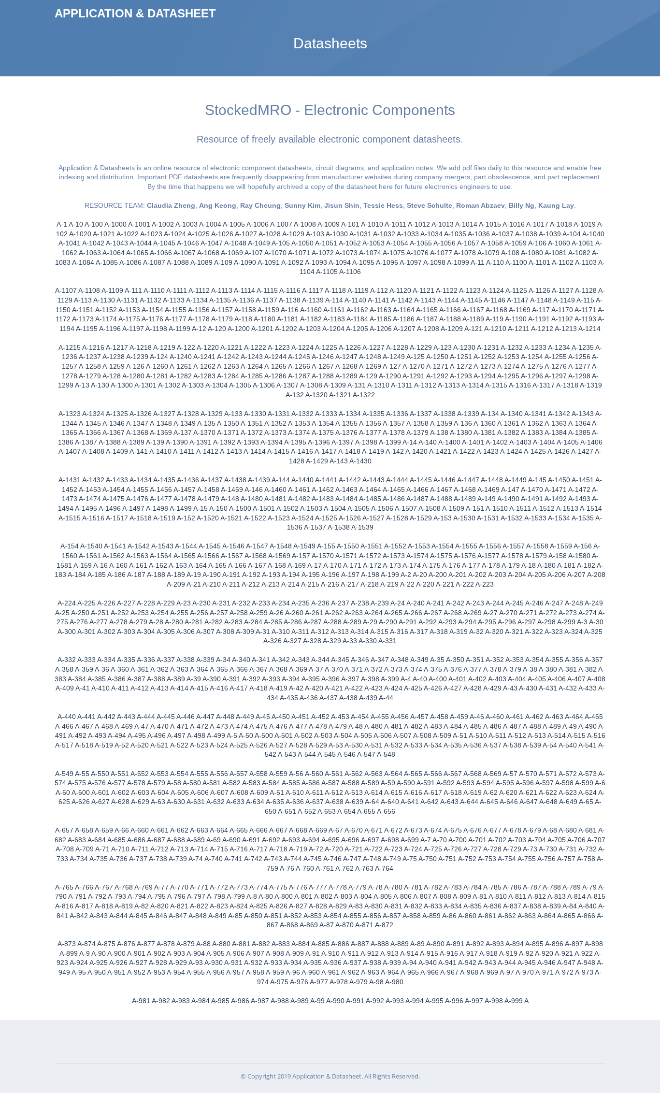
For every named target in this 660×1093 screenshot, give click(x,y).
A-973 (584, 972)
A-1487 (417, 499)
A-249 (594, 603)
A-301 (86, 631)
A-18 (528, 565)
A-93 (195, 962)
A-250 (80, 613)
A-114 (334, 300)
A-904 (196, 953)
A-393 (271, 679)
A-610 (295, 792)
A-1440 (302, 480)
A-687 (156, 840)
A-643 (449, 801)
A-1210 (495, 328)
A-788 (552, 887)
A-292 (427, 622)
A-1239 (137, 356)
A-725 (433, 849)
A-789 (571, 887)
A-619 (472, 792)
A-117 (541, 310)
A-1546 (233, 546)
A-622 (548, 792)
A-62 (490, 792)
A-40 (420, 679)
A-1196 (110, 328)
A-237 (340, 603)
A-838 (532, 906)
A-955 (196, 972)
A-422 (353, 688)
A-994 (414, 1001)
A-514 (556, 735)
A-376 (453, 669)
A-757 (566, 859)
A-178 (491, 565)
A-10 (76, 224)
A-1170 (562, 310)
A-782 (433, 887)
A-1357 (394, 423)
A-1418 (349, 451)
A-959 (275, 972)
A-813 (556, 896)
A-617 (433, 792)
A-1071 (299, 253)
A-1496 (110, 508)
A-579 (156, 783)
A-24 (397, 603)
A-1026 (222, 234)
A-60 (63, 792)
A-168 (277, 565)
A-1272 (461, 366)
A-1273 (484, 366)
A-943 (487, 962)
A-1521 (231, 518)
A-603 (140, 792)
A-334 (106, 659)
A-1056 (444, 243)
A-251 (100, 613)
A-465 (594, 716)
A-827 (298, 906)
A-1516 (93, 518)
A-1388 (110, 442)
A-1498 (157, 508)
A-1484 (346, 499)
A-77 (161, 887)
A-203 (497, 574)
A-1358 (417, 423)
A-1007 (281, 224)
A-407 (576, 679)
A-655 (366, 811)
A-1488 (441, 499)
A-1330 (255, 413)
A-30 (596, 622)
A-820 (159, 906)
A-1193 (585, 319)
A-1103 (586, 262)
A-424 (393, 688)
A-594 (485, 783)
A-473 (219, 726)
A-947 (566, 962)
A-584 (271, 783)
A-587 (330, 783)
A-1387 (86, 442)
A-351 (475, 659)
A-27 (490, 613)
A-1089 (201, 262)
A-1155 (176, 310)
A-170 (332, 565)
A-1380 (461, 432)
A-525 (239, 745)
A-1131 (127, 300)
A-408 (596, 679)
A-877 (146, 944)
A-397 (350, 679)
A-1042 (93, 243)
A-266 (413, 613)
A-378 (492, 669)
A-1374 (299, 432)
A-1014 (466, 224)
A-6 (600, 783)
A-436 (309, 698)
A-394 (291, 679)
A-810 (497, 896)
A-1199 (179, 328)
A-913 (389, 953)
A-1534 (559, 518)
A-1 (62, 224)
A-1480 (252, 499)
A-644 (469, 801)
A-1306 (264, 385)
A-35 (437, 659)
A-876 (126, 944)
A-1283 (204, 376)
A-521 (159, 745)
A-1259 (113, 366)
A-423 (373, 688)
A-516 (596, 735)
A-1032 (384, 234)
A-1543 (162, 546)
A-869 (309, 925)
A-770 (179, 887)
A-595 (505, 783)
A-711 (140, 849)
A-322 (534, 631)
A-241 (435, 603)
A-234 (281, 603)
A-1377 (370, 432)
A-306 (185, 631)
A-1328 (188, 413)
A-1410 (160, 451)
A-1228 (397, 347)
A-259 (258, 613)
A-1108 (89, 290)
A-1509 (453, 508)
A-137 (182, 432)
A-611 (314, 792)
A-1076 (417, 253)
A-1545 (210, 546)
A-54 (550, 745)
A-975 (279, 982)
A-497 (176, 735)
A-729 (512, 849)
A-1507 (406, 508)
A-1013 (442, 224)
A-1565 (184, 556)
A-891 (455, 944)
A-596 (525, 783)
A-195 (310, 574)
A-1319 (591, 385)
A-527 (278, 745)
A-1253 (508, 356)
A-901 (136, 953)
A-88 (203, 944)
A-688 (176, 840)
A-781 (413, 887)
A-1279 (90, 376)
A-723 (393, 849)
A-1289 (346, 376)
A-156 (583, 546)
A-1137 (266, 300)
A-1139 (313, 300)
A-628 (120, 801)
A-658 (84, 830)
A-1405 (568, 442)
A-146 (253, 489)
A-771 (199, 887)
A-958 (255, 972)
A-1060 (559, 243)
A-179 (511, 565)
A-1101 (539, 262)
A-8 (251, 896)
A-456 (399, 716)
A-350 (455, 659)
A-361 (139, 669)
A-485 (472, 726)
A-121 (473, 328)
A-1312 (425, 385)
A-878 (166, 944)
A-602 (120, 792)
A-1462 (323, 489)
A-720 (334, 849)
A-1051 (326, 243)
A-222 (465, 584)
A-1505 (358, 508)
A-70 (439, 840)
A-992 (375, 1001)
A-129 (368, 376)
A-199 (390, 574)
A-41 (82, 688)
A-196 (330, 574)
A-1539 (362, 527)
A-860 (467, 916)
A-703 (517, 840)
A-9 (84, 953)
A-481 (393, 726)
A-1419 (373, 451)
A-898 (594, 944)
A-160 (118, 565)
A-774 (258, 887)
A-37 (316, 669)
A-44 (386, 698)
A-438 (348, 698)
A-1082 (579, 253)
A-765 (64, 887)
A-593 (465, 783)
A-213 (270, 584)
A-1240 (181, 356)
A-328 (312, 641)
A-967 (449, 972)
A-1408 (93, 451)
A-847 (178, 916)
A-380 (548, 669)
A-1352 (275, 423)
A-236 (320, 603)
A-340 (241, 659)
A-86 (449, 916)
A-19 (194, 574)
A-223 (484, 584)
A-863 (526, 916)
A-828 (318, 906)
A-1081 (556, 253)
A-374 (413, 669)
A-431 (548, 688)
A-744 (293, 859)
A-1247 (346, 356)
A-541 (587, 745)
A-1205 (357, 328)
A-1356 (370, 423)
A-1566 (208, 556)
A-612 (334, 792)
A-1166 (450, 310)
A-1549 (304, 546)
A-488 (532, 726)
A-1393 (248, 442)
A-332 (66, 659)
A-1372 (252, 432)
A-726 (453, 849)
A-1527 (373, 518)
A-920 (544, 953)
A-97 (507, 972)
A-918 (488, 953)
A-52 (122, 745)
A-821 (179, 906)
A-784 (472, 887)
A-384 (77, 679)
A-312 (320, 631)
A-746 (332, 859)
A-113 (83, 300)
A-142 (395, 451)
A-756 (546, 859)
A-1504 (335, 508)
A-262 (334, 613)
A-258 (239, 613)
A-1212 (542, 328)
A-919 (508, 953)
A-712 (159, 849)
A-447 (205, 716)
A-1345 (90, 423)
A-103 (315, 234)
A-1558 (537, 546)
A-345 (340, 659)
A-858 (411, 916)
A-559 (278, 773)
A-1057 (468, 243)
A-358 (64, 669)
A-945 (526, 962)
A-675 (453, 830)
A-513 (537, 735)
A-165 (217, 565)
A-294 (467, 622)
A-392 (251, 679)
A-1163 (380, 310)
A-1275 (532, 366)
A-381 (568, 669)
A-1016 (513, 224)
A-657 (64, 830)
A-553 (159, 773)
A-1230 (464, 347)
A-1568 (255, 556)
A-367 (258, 669)
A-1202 (286, 328)
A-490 (587, 726)
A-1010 (372, 224)
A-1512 (543, 508)
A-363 (179, 669)
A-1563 (137, 556)
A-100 (94, 224)
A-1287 (299, 376)
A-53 (336, 745)
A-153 (442, 518)
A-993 (395, 1001)
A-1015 (490, 224)
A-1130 (104, 300)
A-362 (159, 669)
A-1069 (232, 253)
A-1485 (370, 499)
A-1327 (164, 413)
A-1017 (537, 224)
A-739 (178, 859)
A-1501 (264, 508)
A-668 (298, 830)
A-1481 (275, 499)
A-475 (258, 726)
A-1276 (556, 366)
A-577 (116, 783)
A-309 (245, 631)
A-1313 (449, 385)
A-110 (495, 262)
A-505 (363, 735)
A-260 (294, 613)
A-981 (141, 1001)
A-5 (232, 735)
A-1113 (221, 290)
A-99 (317, 1001)
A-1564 (161, 556)
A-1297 (556, 376)
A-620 (508, 792)
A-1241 (204, 356)
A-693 (291, 840)
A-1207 (404, 328)
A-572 (568, 773)
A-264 (373, 613)
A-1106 (350, 271)
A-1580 (579, 556)
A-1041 (69, 243)
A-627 (100, 801)
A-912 (369, 953)
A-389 (176, 679)
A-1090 (245, 262)
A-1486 (394, 499)
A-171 (352, 565)
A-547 (366, 754)
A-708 (65, 849)
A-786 (512, 887)
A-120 (217, 328)
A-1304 (216, 385)
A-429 (492, 688)
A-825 (258, 906)
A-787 (532, 887)
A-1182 (311, 319)
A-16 (100, 565)
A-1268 (346, 366)
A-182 (586, 565)
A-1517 (117, 518)
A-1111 (176, 290)
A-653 (326, 811)
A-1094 (340, 262)
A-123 (442, 347)
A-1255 (556, 356)
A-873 (66, 944)
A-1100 (516, 262)
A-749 (392, 859)
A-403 (497, 679)
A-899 (68, 953)
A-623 (568, 792)
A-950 (96, 972)
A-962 (350, 972)
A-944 (507, 962)
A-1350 (228, 423)
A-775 (278, 887)
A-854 (332, 916)
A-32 (476, 631)
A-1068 (208, 253)
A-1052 (350, 243)
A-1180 (264, 319)
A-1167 (473, 310)
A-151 (475, 508)
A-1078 (465, 253)
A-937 (352, 962)
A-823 (219, 906)
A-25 (62, 613)
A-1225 (326, 347)
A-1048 (235, 243)
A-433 (587, 688)
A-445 (166, 716)
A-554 (179, 773)
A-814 (576, 896)
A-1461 (299, 489)
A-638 (334, 801)
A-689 (196, 840)
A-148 (230, 499)
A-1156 (199, 310)
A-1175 (129, 319)
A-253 (139, 613)
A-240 (415, 603)
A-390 (211, 679)
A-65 (586, 801)
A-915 (429, 953)
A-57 (510, 773)
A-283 (233, 622)
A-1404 (544, 442)
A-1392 (224, 442)
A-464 (574, 716)
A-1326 (140, 413)
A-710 (120, 849)
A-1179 (222, 319)
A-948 (586, 962)
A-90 (98, 953)
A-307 (205, 631)
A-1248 (370, 356)
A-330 (368, 641)
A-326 (272, 641)
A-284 (253, 622)
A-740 (213, 859)
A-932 (253, 962)
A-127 (392, 366)
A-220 (425, 584)
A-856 (372, 916)
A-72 (316, 849)
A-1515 (69, 518)
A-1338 (444, 413)
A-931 (233, 962)
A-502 (303, 735)
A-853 (312, 916)
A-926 (118, 962)
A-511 (497, 735)
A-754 (507, 859)
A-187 (136, 574)
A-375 (433, 669)
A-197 (350, 574)
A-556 (219, 773)
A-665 (239, 830)
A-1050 (302, 243)
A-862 (507, 916)
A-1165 (427, 310)
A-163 (178, 565)
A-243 (475, 603)
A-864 (546, 916)
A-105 (281, 243)
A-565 (413, 773)
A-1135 (220, 300)
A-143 (339, 461)
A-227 (126, 603)
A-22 (407, 584)
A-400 (438, 679)
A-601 (100, 792)
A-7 (425, 840)
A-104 (571, 234)
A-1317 (543, 385)
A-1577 (488, 556)
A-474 (239, 726)
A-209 (176, 584)
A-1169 (520, 310)
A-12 (199, 328)
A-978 (339, 982)
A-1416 (302, 451)
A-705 (556, 840)
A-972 (564, 972)
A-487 (512, 726)
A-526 (258, 745)
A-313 (339, 631)
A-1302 (169, 385)
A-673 (413, 830)
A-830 (373, 906)
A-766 (84, 887)
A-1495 (86, 508)
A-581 (211, 783)
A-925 (98, 962)
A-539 (532, 745)
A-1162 (357, 310)
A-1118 (335, 290)
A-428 (472, 688)
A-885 (320, 944)
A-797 (196, 896)
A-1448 (492, 480)
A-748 (372, 859)
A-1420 (416, 451)
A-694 (310, 840)
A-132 (295, 395)
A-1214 (589, 328)
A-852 (293, 916)
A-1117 (312, 290)
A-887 (360, 944)
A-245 (514, 603)
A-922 (583, 953)
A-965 (410, 972)
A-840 (587, 906)
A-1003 (186, 224)
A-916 (449, 953)
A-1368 (137, 432)
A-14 (409, 442)
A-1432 (93, 480)
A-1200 (239, 328)
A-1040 (593, 234)
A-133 (233, 413)
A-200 (438, 574)
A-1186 (404, 319)
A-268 (453, 613)
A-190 (211, 574)
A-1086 (130, 262)
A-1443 (373, 480)
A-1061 (583, 243)
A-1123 (470, 290)
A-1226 (350, 347)
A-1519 (164, 518)
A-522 (179, 745)
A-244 (495, 603)
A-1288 (323, 376)
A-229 (166, 603)
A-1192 (562, 319)
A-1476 (137, 499)
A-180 (546, 565)
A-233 (261, 603)
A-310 (281, 631)
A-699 (410, 840)
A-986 (240, 1001)
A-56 (296, 773)
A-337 (166, 659)
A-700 (457, 840)
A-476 (278, 726)
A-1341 (535, 413)
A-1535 (583, 518)
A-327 (292, 641)
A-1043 (117, 243)
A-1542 (139, 546)
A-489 (552, 726)
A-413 (159, 688)
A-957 (235, 972)
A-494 (117, 735)
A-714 (199, 849)
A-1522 (255, 518)
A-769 (143, 887)
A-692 (271, 840)
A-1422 (464, 451)
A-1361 (508, 423)
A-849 (217, 916)
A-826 (278, 906)
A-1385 (579, 432)
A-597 (544, 783)
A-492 (77, 735)
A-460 (495, 716)
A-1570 (323, 556)
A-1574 (417, 556)
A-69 (213, 840)
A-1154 (152, 310)
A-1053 (373, 243)
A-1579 (536, 556)
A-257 (219, 613)
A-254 (159, 613)
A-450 (281, 716)
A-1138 (290, 300)
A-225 (86, 603)
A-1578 (512, 556)
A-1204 (333, 328)
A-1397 (342, 442)
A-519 (104, 745)
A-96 (293, 972)
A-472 (199, 726)
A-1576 (465, 556)
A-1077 (441, 253)
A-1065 (137, 253)
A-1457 (184, 489)
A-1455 (137, 489)
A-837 (512, 906)
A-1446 (444, 480)
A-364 (199, 669)
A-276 (79, 622)
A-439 (368, 698)
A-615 (393, 792)
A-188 (156, 574)
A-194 (291, 574)
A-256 (199, 613)
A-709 (84, 849)
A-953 (156, 972)
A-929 (178, 962)
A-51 (460, 735)
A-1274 (508, 366)
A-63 (158, 801)
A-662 (179, 830)
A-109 (223, 262)
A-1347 (137, 423)
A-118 (243, 319)
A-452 (320, 716)
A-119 (494, 319)
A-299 (566, 622)
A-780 (393, 887)
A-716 (239, 849)
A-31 (263, 631)
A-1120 (400, 290)
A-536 (472, 745)
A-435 (289, 698)
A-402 (477, 679)
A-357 (594, 659)
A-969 (489, 972)
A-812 (537, 896)
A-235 (300, 603)
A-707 (596, 840)
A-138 (439, 432)
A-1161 (334, 310)
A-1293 (461, 376)
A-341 (261, 659)
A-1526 (350, 518)
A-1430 (360, 461)
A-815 (596, 896)
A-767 (104, 887)
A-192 (251, 574)
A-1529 (421, 518)
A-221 (445, 584)
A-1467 (441, 489)
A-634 (255, 801)
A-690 (231, 840)
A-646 (509, 801)
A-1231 (488, 347)
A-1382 (508, 432)
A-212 (251, 584)
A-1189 (473, 319)
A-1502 (287, 508)
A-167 (257, 565)
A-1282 (181, 376)
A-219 (389, 584)
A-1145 (471, 300)
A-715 (219, 849)
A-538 (512, 745)
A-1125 (516, 290)
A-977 (319, 982)
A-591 (425, 783)
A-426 (433, 688)
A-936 (332, 962)
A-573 (587, 773)
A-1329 (212, 413)
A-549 (64, 773)
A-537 (492, 745)
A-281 (194, 622)
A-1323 (69, 413)
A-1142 (402, 300)
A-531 (373, 745)
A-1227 (373, 347)
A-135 (206, 423)
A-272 (548, 613)
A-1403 (520, 442)
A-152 (186, 518)
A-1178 (199, 319)
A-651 (287, 811)
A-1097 (411, 262)
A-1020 (80, 234)
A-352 (495, 659)
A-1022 (127, 234)
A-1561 (90, 556)
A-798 (216, 896)
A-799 (236, 896)
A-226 (106, 603)
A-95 (79, 972)
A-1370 (204, 432)
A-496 (156, 735)
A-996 (454, 1001)
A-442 (106, 716)
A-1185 (380, 319)
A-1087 (154, 262)
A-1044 (140, 243)
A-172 (372, 565)
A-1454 (113, 489)
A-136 (463, 423)
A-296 (507, 622)
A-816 (64, 906)
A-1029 (293, 234)
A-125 (415, 356)
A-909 (295, 953)
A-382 (587, 669)
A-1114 (244, 290)
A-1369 (161, 432)
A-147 (510, 489)
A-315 (379, 631)
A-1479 (208, 499)
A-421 (334, 688)
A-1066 (161, 253)
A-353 (514, 659)
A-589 (370, 783)
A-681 (587, 830)
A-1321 (340, 395)
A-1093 (316, 262)
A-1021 (104, 234)
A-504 (343, 735)
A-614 (373, 792)
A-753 (487, 859)
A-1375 (323, 432)
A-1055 (421, 243)
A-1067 (184, 253)
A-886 (340, 944)
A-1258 (90, 366)
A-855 (352, 916)
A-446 (185, 716)
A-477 (298, 726)
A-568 (472, 773)
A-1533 (535, 518)
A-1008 (305, 224)
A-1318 (567, 385)
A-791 (77, 896)
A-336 (146, 659)
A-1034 (431, 234)
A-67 (336, 830)
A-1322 (364, 395)
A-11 (478, 262)
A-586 (310, 783)
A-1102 (563, 262)
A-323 (554, 631)
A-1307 (287, 385)
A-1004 (210, 224)
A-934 (293, 962)
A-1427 (582, 451)
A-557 (239, 773)
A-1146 (494, 300)
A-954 (176, 972)
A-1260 (157, 366)
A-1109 (112, 290)
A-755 (526, 859)
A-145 (537, 480)
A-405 (537, 679)
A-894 (514, 944)
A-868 (289, 925)
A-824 (239, 906)
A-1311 (402, 385)
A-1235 (583, 347)
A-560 (314, 773)
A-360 (120, 669)
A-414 (179, 688)
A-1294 (484, 376)
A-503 (323, 735)
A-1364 (579, 423)
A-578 (136, 783)
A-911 (350, 953)
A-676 (472, 830)
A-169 (296, 565)
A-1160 (311, 310)
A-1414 (255, 451)
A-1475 (113, 499)
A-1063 (90, 253)
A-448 (225, 716)
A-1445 (421, 480)
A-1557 (513, 546)
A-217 (350, 584)
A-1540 (91, 546)
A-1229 (421, 347)
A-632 (215, 801)
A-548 (386, 754)
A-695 (330, 840)
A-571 (548, 773)
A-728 (492, 849)
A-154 (69, 546)
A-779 (357, 887)
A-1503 (311, 508)
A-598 (564, 783)
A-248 (574, 603)
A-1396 (319, 442)
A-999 (513, 1001)
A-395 (310, 679)
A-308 (225, 631)
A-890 (435, 944)
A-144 (281, 480)
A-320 (494, 631)
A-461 (514, 716)
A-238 (360, 603)
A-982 (161, 1001)
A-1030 (337, 234)
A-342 (281, 659)
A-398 (370, 679)
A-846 (158, 916)
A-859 (431, 916)
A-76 (287, 868)
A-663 (199, 830)
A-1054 (397, 243)
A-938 (372, 962)
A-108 (510, 253)
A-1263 (228, 366)
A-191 (231, 574)
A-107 (253, 253)
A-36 (102, 669)
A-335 (126, 659)
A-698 (390, 840)
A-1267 (323, 366)
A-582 (231, 783)
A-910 (330, 953)
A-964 (390, 972)
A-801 (303, 896)
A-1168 (496, 310)
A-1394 (271, 442)
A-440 (66, 716)
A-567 (453, 773)
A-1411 (184, 451)
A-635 (275, 801)
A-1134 (197, 300)
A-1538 (339, 527)
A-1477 (161, 499)
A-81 (480, 896)
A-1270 (413, 366)
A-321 (514, 631)
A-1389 (133, 442)
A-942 (467, 962)
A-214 (290, 584)
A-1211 (519, 328)
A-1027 (246, 234)
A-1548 (281, 546)
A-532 (393, 745)
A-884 (300, 944)
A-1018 (561, 224)
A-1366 (90, 432)
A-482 (413, 726)
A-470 (159, 726)
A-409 (65, 688)
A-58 (174, 783)
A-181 (566, 565)
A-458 (439, 716)
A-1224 (302, 347)
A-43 (510, 688)
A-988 (280, 1001)
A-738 (158, 859)
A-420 (314, 688)
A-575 (77, 783)
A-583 (251, 783)
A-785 (492, 887)
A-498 (196, 735)
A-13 (82, 385)
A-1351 (252, 423)
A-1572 (370, 556)
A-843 (98, 916)
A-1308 (311, 385)
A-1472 (579, 489)
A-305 (166, 631)
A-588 (350, 783)
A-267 (433, 613)
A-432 (568, 688)
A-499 (216, 735)
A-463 (554, 716)
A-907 (255, 953)
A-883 (281, 944)
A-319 (458, 631)
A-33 (350, 641)
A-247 (554, 603)
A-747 (352, 859)
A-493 (97, 735)
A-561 (334, 773)
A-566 (433, 773)
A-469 (124, 726)
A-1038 (526, 234)
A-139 (155, 442)
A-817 (84, 906)
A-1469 (488, 489)
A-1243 (252, 356)
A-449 (245, 716)
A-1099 (458, 262)
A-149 (486, 499)
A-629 (140, 801)
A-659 (104, 830)
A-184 (77, 574)
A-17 (314, 565)
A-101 (350, 224)
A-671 (373, 830)
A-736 (118, 859)
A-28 (156, 622)
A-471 (179, 726)
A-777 (318, 887)
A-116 (290, 310)
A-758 (586, 859)
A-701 (477, 840)
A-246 (534, 603)
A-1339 (468, 413)
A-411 (120, 688)
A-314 (359, 631)
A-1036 (479, 234)
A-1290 (390, 376)
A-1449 (515, 480)
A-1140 (355, 300)
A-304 (146, 631)
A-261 (314, 613)
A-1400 (449, 442)
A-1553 (419, 546)
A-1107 (66, 290)
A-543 (287, 754)
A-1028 (269, 234)
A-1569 (279, 556)
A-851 (273, 916)
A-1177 (176, 319)
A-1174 (106, 319)
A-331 (387, 641)
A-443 (126, 716)
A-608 (239, 792)
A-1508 (429, 508)
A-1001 (139, 224)
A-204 (517, 574)
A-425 (413, 688)
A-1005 (234, 224)
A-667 (278, 830)
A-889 (399, 944)
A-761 (325, 868)
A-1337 (421, 413)
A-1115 (267, 290)
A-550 (100, 773)
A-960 (310, 972)
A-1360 (484, 423)
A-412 (139, 688)
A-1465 (394, 489)
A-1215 (69, 347)
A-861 (487, 916)
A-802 (323, 896)
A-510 (478, 735)
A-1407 (69, 451)
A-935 (312, 962)
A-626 (81, 801)
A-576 (96, 783)
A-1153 (129, 310)
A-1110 (154, 290)
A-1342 (559, 413)
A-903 (176, 953)
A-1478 (184, 499)
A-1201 (262, 328)
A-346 (360, 659)
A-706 (576, 840)
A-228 (146, 603)
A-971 (544, 972)
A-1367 (113, 432)
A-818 (104, 906)
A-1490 (508, 499)
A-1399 (390, 442)
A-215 (310, 584)
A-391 (231, 679)
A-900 (116, 953)
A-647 (528, 801)
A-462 (534, 716)
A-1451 (583, 480)
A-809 (462, 896)
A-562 (353, 773)
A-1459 (232, 489)
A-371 (353, 669)
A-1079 (488, 253)
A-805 (382, 896)
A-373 (393, 669)
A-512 (517, 735)
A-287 (312, 622)
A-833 (433, 906)
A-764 (384, 868)
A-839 (552, 906)
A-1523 (279, 518)
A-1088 (178, 262)
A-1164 (404, 310)
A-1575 (441, 556)
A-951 (116, 972)
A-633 (235, 801)
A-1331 (279, 413)
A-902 (156, 953)
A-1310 (378, 385)
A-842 (79, 916)
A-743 (273, 859)
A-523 (199, 745)
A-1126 (539, 290)
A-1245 (299, 356)
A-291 (408, 622)
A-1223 (279, 347)
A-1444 (397, 480)
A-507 (402, 735)
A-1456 (161, 489)
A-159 (82, 565)
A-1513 (567, 508)
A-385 (96, 679)
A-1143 (425, 300)
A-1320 (316, 395)
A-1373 (275, 432)
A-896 (554, 944)
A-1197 (133, 328)
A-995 (434, 1001)
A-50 (246, 735)
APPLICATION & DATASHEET (135, 13)
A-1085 (107, 262)
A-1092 (292, 262)
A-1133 (174, 300)
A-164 (197, 565)
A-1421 (440, 451)
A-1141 (378, 300)
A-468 (104, 726)
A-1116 (290, 290)
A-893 (495, 944)
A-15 (200, 508)
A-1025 (198, 234)
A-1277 (579, 366)
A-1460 (275, 489)
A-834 (453, 906)
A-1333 (326, 413)
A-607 (219, 792)
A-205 (537, 574)
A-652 (307, 811)
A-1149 (564, 300)
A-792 (97, 896)
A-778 (338, 887)
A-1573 (394, 556)
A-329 (332, 641)
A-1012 (419, 224)
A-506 (382, 735)
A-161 (138, 565)
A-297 (526, 622)
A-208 (596, 574)
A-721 (353, 849)
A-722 (373, 849)
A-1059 (515, 243)
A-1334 (350, 413)
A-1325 (117, 413)
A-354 (534, 659)
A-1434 (140, 480)
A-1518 (140, 518)
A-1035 (455, 234)
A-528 (298, 745)
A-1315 (496, 385)
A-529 (318, 745)
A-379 (512, 669)
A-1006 (257, 224)
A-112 (379, 290)
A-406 (556, 679)
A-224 (66, 603)
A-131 (356, 385)
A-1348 (161, 423)
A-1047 (212, 243)
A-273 (568, 613)
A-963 (370, 972)
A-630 (176, 801)
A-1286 (275, 376)
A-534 (433, 745)
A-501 (283, 735)
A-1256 (579, 356)
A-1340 (512, 413)
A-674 (433, 830)
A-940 (427, 962)
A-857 (392, 916)
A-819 (124, 906)
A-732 (587, 849)
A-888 (380, 944)
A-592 (445, 783)
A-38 (530, 669)
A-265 (393, 613)
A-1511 (520, 508)
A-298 (546, 622)
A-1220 (208, 347)
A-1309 (335, 385)
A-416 (219, 688)
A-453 (340, 716)
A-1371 (228, 432)
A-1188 (450, 319)
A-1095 (363, 262)
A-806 (402, 896)
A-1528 (397, 518)
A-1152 (106, 310)
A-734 (79, 859)
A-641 (410, 801)
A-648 (548, 801)
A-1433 (117, 480)
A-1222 (255, 347)
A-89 (417, 944)
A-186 (116, 574)
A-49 (569, 726)
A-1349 (184, 423)
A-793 (117, 896)
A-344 (320, 659)
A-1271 (437, 366)
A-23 (183, 603)
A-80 (265, 896)
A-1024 (175, 234)
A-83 (355, 906)
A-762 (344, 868)
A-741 (233, 859)
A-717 (258, 849)
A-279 (138, 622)
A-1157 (222, 310)
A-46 (477, 716)
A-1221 (231, 347)
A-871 (364, 925)
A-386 (116, 679)
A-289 (352, 622)
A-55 (82, 773)
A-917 (468, 953)
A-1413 (231, 451)
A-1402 (497, 442)
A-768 (124, 887)
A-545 (326, 754)
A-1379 (417, 432)
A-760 (305, 868)
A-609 (259, 792)
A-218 (369, 584)
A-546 (346, 754)
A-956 (215, 972)
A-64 (372, 801)
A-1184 (357, 319)
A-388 (156, 679)
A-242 (455, 603)
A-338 (185, 659)
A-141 (138, 451)
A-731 (568, 849)
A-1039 (550, 234)
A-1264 (252, 366)
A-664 (219, 830)
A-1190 (516, 319)
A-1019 (585, 224)
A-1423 (487, 451)
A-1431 (69, 480)
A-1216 (93, 347)
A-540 (568, 745)
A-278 (118, 622)
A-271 (528, 613)
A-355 (554, 659)
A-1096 (387, 262)
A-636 (295, 801)
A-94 (409, 962)
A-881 (241, 944)
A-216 (330, 584)
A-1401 (473, 442)
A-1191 (539, 319)
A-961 (330, 972)
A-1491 (532, 499)
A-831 (393, 906)
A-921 (564, 953)
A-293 (447, 622)
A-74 (195, 859)
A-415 (199, 688)
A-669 (318, 830)
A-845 (138, 916)
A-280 (174, 622)
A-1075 (394, 253)
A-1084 (83, 262)
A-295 (487, 622)
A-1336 (397, 413)
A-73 (530, 849)
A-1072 (323, 253)
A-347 (380, 659)
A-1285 (252, 376)
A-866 (586, 916)
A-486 (492, 726)
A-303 (126, 631)
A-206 (556, 574)
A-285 (273, 622)
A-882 (261, 944)
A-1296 (532, 376)
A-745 (312, 859)
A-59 (388, 783)
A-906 (235, 953)
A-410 (100, 688)
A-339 (205, 659)
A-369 (298, 669)
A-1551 (371, 546)
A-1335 (373, 413)
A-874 (86, 944)
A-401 (457, 679)
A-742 (253, 859)
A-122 (186, 347)
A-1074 (370, 253)
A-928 (158, 962)
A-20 (420, 574)
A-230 (201, 603)
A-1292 (437, 376)
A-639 (354, 801)
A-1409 (117, 451)
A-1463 (346, 489)
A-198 (370, 574)
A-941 (447, 962)
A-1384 (556, 432)
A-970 (525, 972)
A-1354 (323, 423)
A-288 (332, 622)
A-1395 (295, 442)
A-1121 (423, 290)
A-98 (376, 982)
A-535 (453, 745)
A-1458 (208, 489)
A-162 (158, 565)
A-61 (277, 792)
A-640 (390, 801)
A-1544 (186, 546)
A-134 (490, 413)
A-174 (411, 565)
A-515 (576, 735)
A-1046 (188, 243)
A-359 (84, 669)
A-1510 (497, 508)
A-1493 (579, 499)
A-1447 (468, 480)
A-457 (419, 716)
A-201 (457, 574)
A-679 (532, 830)
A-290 (388, 622)
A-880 (221, 944)
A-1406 (591, 442)
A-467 (84, 726)
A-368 (278, 669)
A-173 (392, 565)
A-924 (79, 962)
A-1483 (323, 499)
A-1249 (394, 356)
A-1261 (181, 366)
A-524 (219, 745)
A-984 (200, 1001)
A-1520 (208, 518)
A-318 (439, 631)
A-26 (276, 613)
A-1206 (381, 328)
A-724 (413, 849)
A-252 (120, 613)
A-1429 (317, 461)
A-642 (429, 801)
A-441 (86, 716)
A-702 (497, 840)
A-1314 (472, 385)
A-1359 (441, 423)
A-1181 (288, 319)
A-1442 (350, 480)
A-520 (139, 745)
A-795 (156, 896)
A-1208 (428, 328)
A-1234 (559, 347)
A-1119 (358, 290)
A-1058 (492, 243)
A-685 (116, 840)
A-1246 (323, 356)
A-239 (380, 603)
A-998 (494, 1001)
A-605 (180, 792)
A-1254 (532, 356)
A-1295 (508, 376)
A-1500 (240, 508)
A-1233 (535, 347)
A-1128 (586, 290)
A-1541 (115, 546)
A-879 (185, 944)
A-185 (96, 574)
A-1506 (382, 508)
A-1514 (591, 508)
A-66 (122, 830)
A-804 (363, 896)
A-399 (390, 679)
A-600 (81, 792)
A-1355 (346, 423)
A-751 (447, 859)
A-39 (194, 679)
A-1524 (302, 518)
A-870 (344, 925)
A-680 (568, 830)
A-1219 (164, 347)
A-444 (146, 716)
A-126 (135, 366)
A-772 (219, 887)
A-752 (467, 859)
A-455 (380, 716)
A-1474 (90, 499)
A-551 (120, 773)
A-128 (111, 376)
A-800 (283, 896)
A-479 (338, 726)
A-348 (399, 659)
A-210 (211, 584)
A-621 (528, 792)
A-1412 (207, 451)
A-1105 (327, 271)
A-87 (326, 925)
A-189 (176, 574)
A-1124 (493, 290)
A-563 (373, 773)
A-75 (409, 859)
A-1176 (152, 319)
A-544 (307, 754)
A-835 (472, 906)
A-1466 (417, 489)
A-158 (557, 556)
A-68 (550, 830)
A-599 (584, 783)
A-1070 (275, 253)
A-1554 (442, 546)
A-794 (137, 896)
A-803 (343, 896)
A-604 (160, 792)
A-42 (296, 688)
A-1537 (315, 527)
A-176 (451, 565)
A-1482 (299, 499)
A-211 (231, 584)
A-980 (394, 982)
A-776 (298, 887)
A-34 (223, 659)
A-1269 (370, 366)
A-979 (358, 982)
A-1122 (447, 290)
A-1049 (259, 243)
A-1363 (556, 423)
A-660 (139, 830)
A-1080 (532, 253)
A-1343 (583, 413)
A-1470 (532, 489)
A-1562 (113, 556)
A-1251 (461, 356)
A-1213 (566, 328)
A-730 (548, 849)
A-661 (159, 830)
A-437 (328, 698)
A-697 (370, 840)
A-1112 (199, 290)
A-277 (98, 622)
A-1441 (326, 480)
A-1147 (518, 300)
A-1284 (228, 376)
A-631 (196, 801)
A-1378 (394, 432)
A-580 (192, 783)
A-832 (413, 906)
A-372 (373, 669)
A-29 (370, 622)
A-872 (384, 925)
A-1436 (188, 480)
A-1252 (484, 356)
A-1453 (90, 489)
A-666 (258, 830)
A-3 (582, 622)
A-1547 (257, 546)
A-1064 (113, 253)
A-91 (312, 953)
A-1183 (334, 319)
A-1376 (346, 432)
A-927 (138, 962)
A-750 (427, 859)
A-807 (422, 896)
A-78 (375, 887)
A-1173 (83, 319)
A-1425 (535, 451)
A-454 (360, 716)
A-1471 (556, 489)
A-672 (393, 830)
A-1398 (366, 442)
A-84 (569, 906)
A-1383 (532, 432)
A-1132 (150, 300)
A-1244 (275, 356)
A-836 (492, 906)
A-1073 (346, 253)
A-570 (528, 773)
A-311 (300, 631)
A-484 (453, 726)
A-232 (241, 603)
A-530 (353, 745)
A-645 (489, 801)
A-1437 (212, 480)
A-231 (221, 603)
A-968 (469, 972)
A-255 (179, 613)
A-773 (239, 887)
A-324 (573, 631)
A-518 (84, 745)
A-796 (176, 896)
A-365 (219, 669)
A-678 (512, 830)
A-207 (576, 574)
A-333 (86, 659)
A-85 (235, 916)
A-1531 (488, 518)
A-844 (118, 916)
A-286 (293, 622)
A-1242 (228, 356)
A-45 (263, 716)
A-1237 (90, 356)
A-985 (220, 1001)
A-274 (587, 613)
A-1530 (464, 518)
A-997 (474, 1001)
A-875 (106, 944)
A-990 (335, 1001)
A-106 (537, 243)
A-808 (442, 896)
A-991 (355, 1001)
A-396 (330, 679)
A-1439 (259, 480)
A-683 (77, 840)
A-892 (475, 944)
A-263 (353, 613)
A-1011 (395, 224)
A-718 (278, 849)
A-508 (422, 735)
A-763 (364, 868)
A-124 (159, 356)
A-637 (314, 801)
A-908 (275, 953)
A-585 (291, 783)
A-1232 (512, 347)
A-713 (179, 849)
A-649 (568, 801)
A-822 (199, 906)
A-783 (453, 887)
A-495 (137, 735)
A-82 (141, 906)
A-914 (409, 953)
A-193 (271, 574)
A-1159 (268, 310)
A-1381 (484, 432)
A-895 (534, 944)
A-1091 (269, 262)
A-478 (318, 726)
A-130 (100, 385)
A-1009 (328, 224)
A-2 (406, 574)
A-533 (413, 745)
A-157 (301, 556)
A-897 (574, 944)
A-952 (136, 972)
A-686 (136, 840)
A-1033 (408, 234)
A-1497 (133, 508)
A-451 (300, 716)
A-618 (453, 792)
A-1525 (326, 518)
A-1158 (245, 310)
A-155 (326, 546)
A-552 (139, 773)
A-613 (353, 792)
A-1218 (140, 347)
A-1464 (370, 489)
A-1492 (556, 499)
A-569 (492, 773)
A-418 (258, 688)
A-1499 (181, 508)
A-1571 (346, 556)
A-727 (472, 849)
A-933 (273, 962)
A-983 (181, 1001)
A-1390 (177, 442)
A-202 (477, 574)
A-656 (386, 811)
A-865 (566, 916)
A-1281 (157, 376)
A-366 (239, 669)
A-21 (194, 584)
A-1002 (163, 224)
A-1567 (232, 556)
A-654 (346, 811)
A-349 (419, 659)
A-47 (141, 726)
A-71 (102, 849)
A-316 (399, 631)
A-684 (96, 840)
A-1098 (434, 262)
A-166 (237, 565)
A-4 (406, 679)
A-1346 (113, 423)
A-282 (213, 622)
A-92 (526, 953)
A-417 (239, 688)
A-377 (472, 669)
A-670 (353, 830)
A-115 (585, 300)
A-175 (431, 565)
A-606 (199, 792)
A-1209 (452, 328)
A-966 (429, 972)
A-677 (492, 830)
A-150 (218, 508)
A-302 (106, 631)
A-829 (338, 906)
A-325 (593, 631)
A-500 (264, 735)
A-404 (517, 679)
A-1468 (465, 489)
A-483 (433, 726)
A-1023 (151, 234)
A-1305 (240, 385)
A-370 (334, 669)
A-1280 (133, 376)
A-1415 (278, 451)
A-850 (253, 916)
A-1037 (502, 234)
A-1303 (193, 385)
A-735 (98, 859)
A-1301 (145, 385)
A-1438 (235, 480)
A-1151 (83, 310)
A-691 (251, 840)
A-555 (199, 773)
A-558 (258, 773)
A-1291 (413, 376)
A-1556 (490, 546)
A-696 (350, 840)
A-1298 (579, 376)
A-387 (136, 679)
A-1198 (156, 328)
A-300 (66, 631)
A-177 (471, 565)
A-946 (546, 962)
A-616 (413, 792)
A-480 (373, 726)
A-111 (133, 290)
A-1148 (541, 300)
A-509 (442, 735)
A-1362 (532, 423)
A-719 (298, 849)
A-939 (392, 962)
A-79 (589, 887)
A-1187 (427, 319)
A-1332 (302, 413)
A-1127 (563, 290)
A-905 (215, 953)
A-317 (419, 631)
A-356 (574, 659)
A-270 (508, 613)
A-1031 (360, 234)
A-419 (278, 688)
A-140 (427, 442)
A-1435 (164, 480)
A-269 (472, 613)
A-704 (537, 840)
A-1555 (466, 546)
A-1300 (122, 385)
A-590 (406, 783)
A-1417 (326, 451)
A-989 (299, 1001)
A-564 (393, 773)
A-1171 (585, 310)
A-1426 (558, 451)
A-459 (459, 716)
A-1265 (275, 366)
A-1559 (561, 546)
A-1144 (448, 300)
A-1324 (93, 413)
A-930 (213, 962)
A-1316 (520, 385)
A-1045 (164, 243)
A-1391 (200, 442)
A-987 (260, 1001)
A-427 (453, 688)
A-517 (64, 745)
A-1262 (204, 366)
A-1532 (512, 518)
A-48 (355, 726)
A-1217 (117, 347)
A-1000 (115, 224)
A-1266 (299, 366)
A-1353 (299, 423)
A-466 (64, 726)
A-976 (299, 982)
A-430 (528, 688)
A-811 (517, 896)
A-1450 (559, 480)
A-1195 (87, 328)
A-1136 (243, 300)
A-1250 (437, 356)
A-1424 (511, 451)
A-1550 (348, 546)
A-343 (300, 659)
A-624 (587, 792)
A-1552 (395, 546)
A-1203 (310, 328)
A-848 (197, 916)
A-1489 (465, 499)
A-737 (138, 859)
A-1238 (113, 356)
